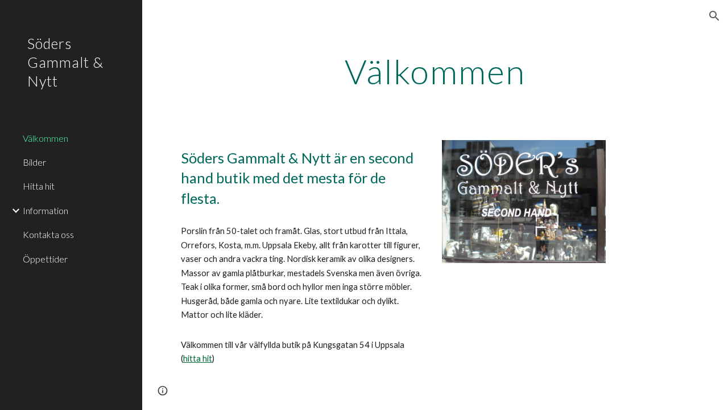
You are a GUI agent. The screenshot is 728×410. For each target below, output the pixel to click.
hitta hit (197, 358)
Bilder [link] (34, 162)
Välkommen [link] (45, 138)
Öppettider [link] (45, 258)
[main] (435, 71)
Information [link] (45, 210)
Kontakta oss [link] (48, 234)
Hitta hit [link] (39, 186)
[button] (714, 16)
